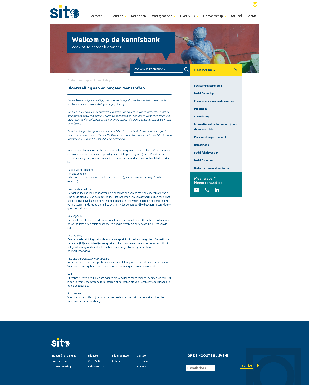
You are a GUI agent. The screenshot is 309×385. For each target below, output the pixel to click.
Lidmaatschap (213, 16)
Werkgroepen (162, 16)
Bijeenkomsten (121, 355)
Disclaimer (143, 360)
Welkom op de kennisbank (116, 39)
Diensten (116, 16)
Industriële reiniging (64, 355)
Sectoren (96, 16)
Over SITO (187, 16)
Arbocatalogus (103, 80)
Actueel (236, 16)
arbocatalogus (98, 104)
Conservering (60, 360)
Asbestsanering (61, 366)
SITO (64, 11)
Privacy (141, 366)
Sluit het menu (205, 70)
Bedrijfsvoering (78, 80)
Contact (252, 16)
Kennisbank (139, 16)
